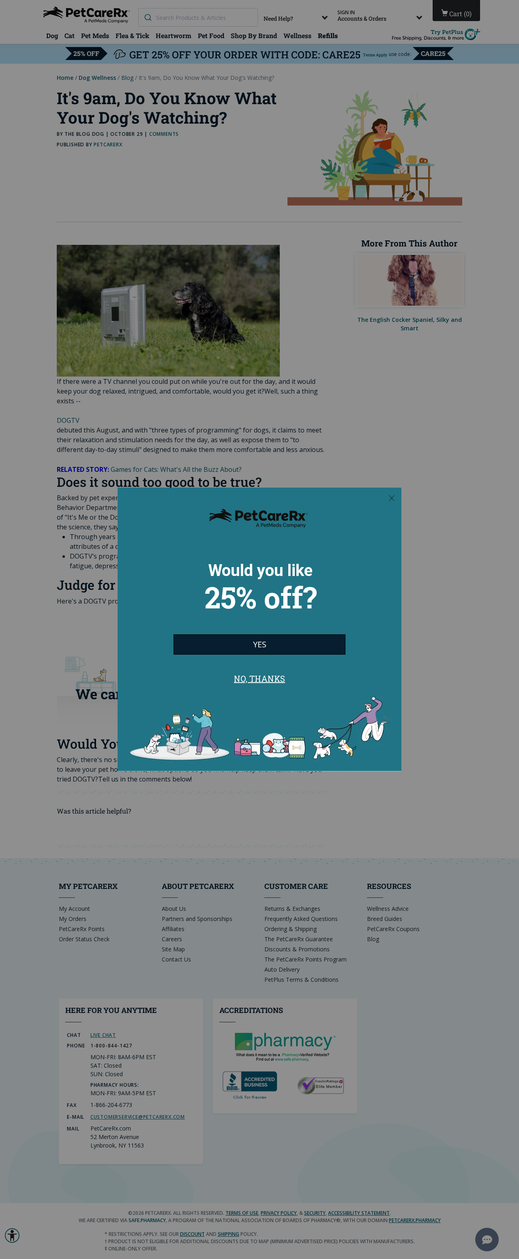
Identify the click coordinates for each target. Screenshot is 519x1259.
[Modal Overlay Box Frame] (259, 629)
